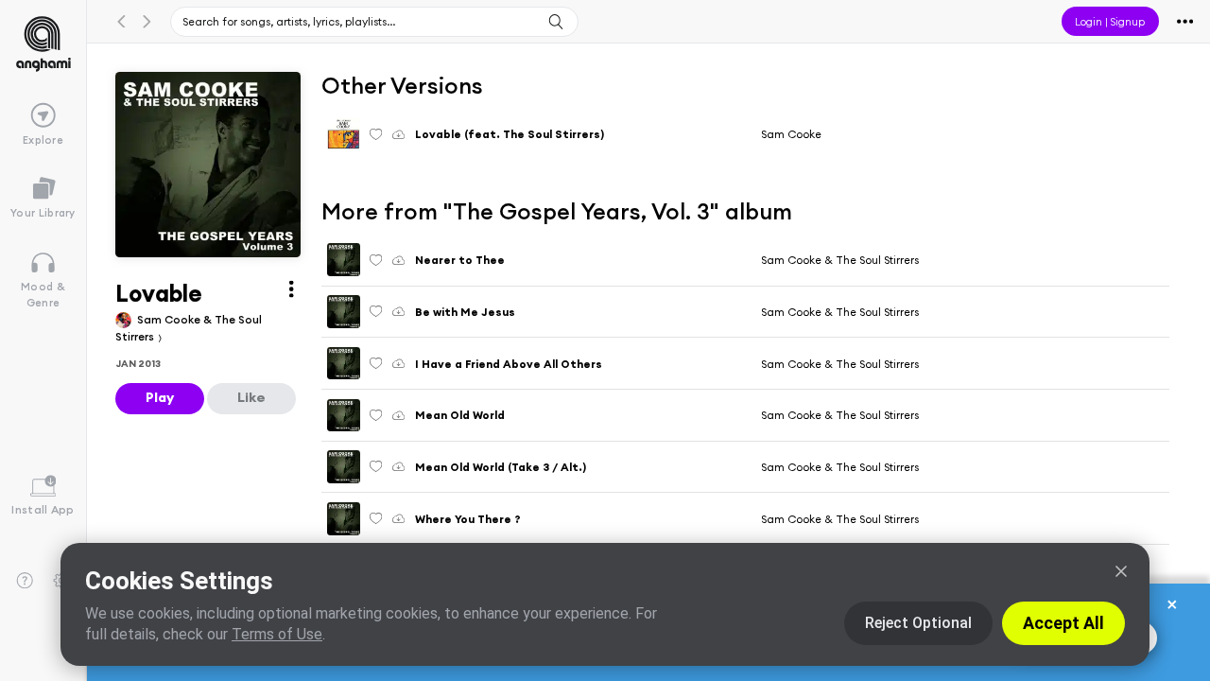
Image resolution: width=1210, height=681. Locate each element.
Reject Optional (918, 623)
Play (160, 397)
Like (251, 397)
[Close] (1121, 571)
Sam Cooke (791, 134)
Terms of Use (277, 634)
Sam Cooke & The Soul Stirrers (840, 260)
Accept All (1063, 623)
